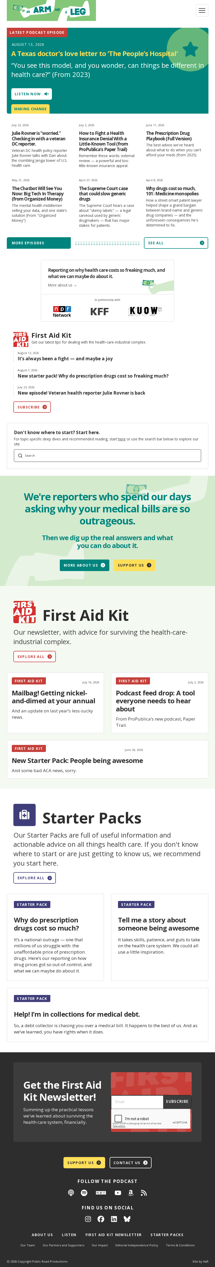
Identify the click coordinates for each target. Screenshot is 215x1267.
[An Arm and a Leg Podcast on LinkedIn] (114, 1219)
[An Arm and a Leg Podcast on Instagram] (88, 1219)
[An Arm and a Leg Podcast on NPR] (101, 1193)
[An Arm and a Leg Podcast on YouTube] (118, 1193)
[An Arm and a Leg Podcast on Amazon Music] (131, 1193)
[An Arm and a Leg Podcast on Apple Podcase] (71, 1193)
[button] (202, 10)
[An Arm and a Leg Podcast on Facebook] (101, 1219)
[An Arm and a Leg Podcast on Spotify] (84, 1193)
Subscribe (177, 1102)
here (122, 438)
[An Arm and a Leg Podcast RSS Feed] (144, 1193)
